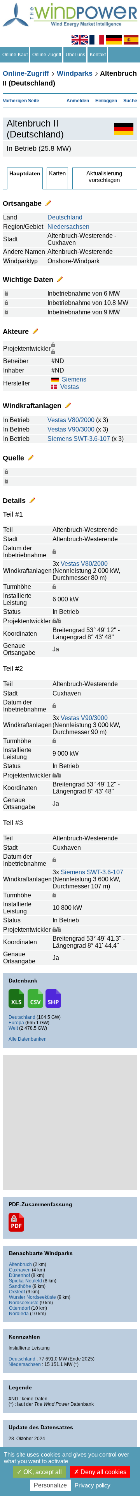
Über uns (75, 54)
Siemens (74, 379)
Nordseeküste (23, 1302)
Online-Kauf (15, 54)
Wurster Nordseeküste (32, 1297)
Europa (16, 1022)
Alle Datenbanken (28, 1039)
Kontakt (98, 54)
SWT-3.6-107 (92, 438)
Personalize (50, 1485)
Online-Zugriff (46, 54)
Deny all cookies (102, 1472)
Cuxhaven (20, 1270)
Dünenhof (19, 1275)
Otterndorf (19, 1308)
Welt (13, 1028)
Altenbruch (20, 1264)
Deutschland (64, 217)
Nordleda (19, 1313)
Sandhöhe (20, 1286)
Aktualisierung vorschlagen (104, 176)
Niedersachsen (68, 226)
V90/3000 (81, 429)
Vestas (69, 386)
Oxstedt (17, 1292)
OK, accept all (42, 1472)
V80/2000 (81, 420)
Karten (57, 173)
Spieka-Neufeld (25, 1281)
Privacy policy (92, 1485)
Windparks (75, 73)
